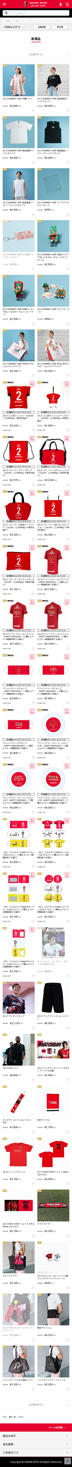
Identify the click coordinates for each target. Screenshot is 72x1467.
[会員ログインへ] (61, 3)
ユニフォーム (45, 20)
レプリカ (29, 20)
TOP (4, 1417)
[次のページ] (67, 54)
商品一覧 (12, 1417)
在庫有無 (42, 26)
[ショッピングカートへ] (67, 4)
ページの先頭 (56, 1427)
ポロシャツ (61, 20)
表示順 (60, 26)
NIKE (17, 20)
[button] (4, 4)
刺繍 (8, 20)
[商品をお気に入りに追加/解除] (33, 110)
